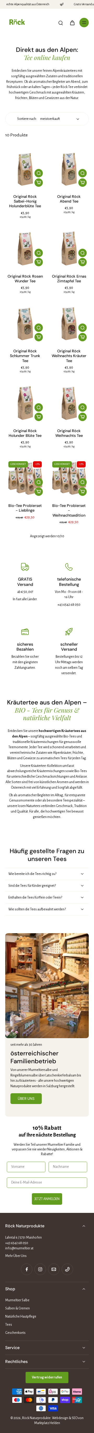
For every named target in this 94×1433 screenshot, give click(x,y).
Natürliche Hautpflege (20, 1316)
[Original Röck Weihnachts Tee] (69, 403)
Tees (8, 1324)
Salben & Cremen (17, 1308)
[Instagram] (40, 1269)
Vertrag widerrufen (47, 1377)
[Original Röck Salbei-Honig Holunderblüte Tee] (25, 169)
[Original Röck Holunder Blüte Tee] (25, 403)
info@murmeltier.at (19, 1248)
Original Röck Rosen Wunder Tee (25, 278)
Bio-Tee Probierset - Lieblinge (25, 508)
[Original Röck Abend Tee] (69, 169)
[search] (60, 22)
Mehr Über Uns (16, 1256)
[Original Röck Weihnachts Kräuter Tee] (69, 323)
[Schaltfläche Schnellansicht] (38, 173)
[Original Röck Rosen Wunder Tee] (25, 249)
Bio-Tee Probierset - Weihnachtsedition (69, 510)
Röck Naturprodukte (36, 1418)
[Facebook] (26, 1269)
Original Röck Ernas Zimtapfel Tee (69, 278)
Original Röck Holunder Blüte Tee (25, 433)
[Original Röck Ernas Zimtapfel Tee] (69, 249)
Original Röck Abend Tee (69, 199)
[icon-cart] (72, 22)
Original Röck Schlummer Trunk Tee (25, 356)
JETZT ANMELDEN (47, 1199)
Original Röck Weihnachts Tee (69, 433)
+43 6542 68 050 (16, 1243)
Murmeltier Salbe (17, 1300)
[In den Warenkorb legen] (38, 182)
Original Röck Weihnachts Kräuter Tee (69, 356)
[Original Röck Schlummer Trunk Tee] (25, 323)
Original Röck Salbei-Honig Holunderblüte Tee (25, 201)
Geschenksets (15, 1333)
